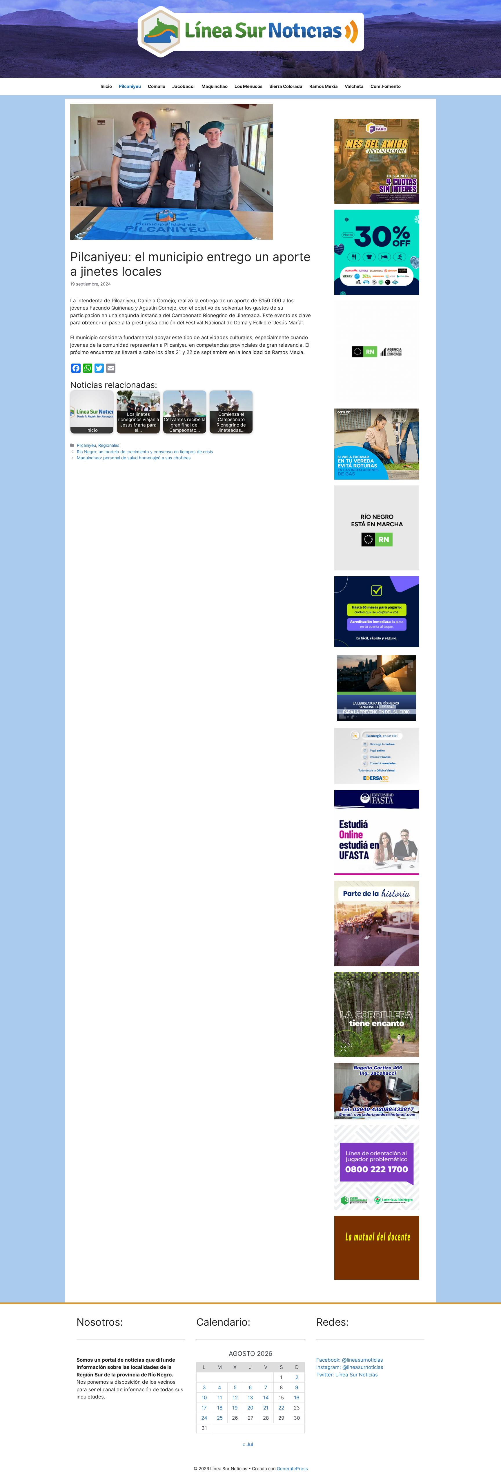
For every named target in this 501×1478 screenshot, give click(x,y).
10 (204, 1398)
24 (204, 1418)
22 (281, 1408)
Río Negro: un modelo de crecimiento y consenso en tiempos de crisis (145, 451)
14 (266, 1398)
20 (250, 1408)
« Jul (247, 1444)
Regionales (108, 445)
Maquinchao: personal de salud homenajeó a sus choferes (134, 457)
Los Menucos (248, 86)
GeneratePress (292, 1468)
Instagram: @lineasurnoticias (349, 1367)
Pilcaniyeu (130, 86)
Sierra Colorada (285, 86)
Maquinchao (215, 86)
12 (235, 1398)
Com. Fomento (386, 86)
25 (220, 1418)
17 (204, 1408)
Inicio (106, 86)
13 (250, 1398)
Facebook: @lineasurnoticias (349, 1360)
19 (235, 1408)
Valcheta (354, 86)
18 (219, 1408)
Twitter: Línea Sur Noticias (347, 1375)
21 (265, 1408)
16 (296, 1398)
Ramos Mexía (323, 86)
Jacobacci (183, 86)
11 (219, 1398)
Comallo (156, 86)
